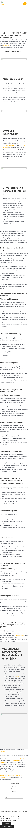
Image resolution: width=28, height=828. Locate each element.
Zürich (9, 777)
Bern (4, 775)
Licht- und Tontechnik (15, 760)
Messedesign (6, 45)
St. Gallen (21, 775)
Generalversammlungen (9, 145)
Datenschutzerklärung (6, 826)
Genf (7, 775)
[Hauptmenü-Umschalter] (25, 3)
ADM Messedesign (14, 783)
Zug (6, 777)
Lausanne (11, 775)
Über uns (14, 786)
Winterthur (2, 777)
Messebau (2, 49)
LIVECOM (2, 751)
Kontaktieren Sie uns (20, 635)
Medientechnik (3, 762)
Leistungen (17, 676)
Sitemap (14, 791)
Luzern (16, 775)
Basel (1, 775)
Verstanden (6, 823)
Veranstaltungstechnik (18, 758)
